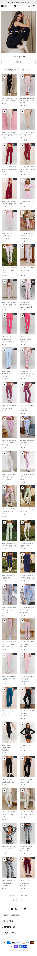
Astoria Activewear (23, 950)
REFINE (18, 62)
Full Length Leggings (24, 70)
